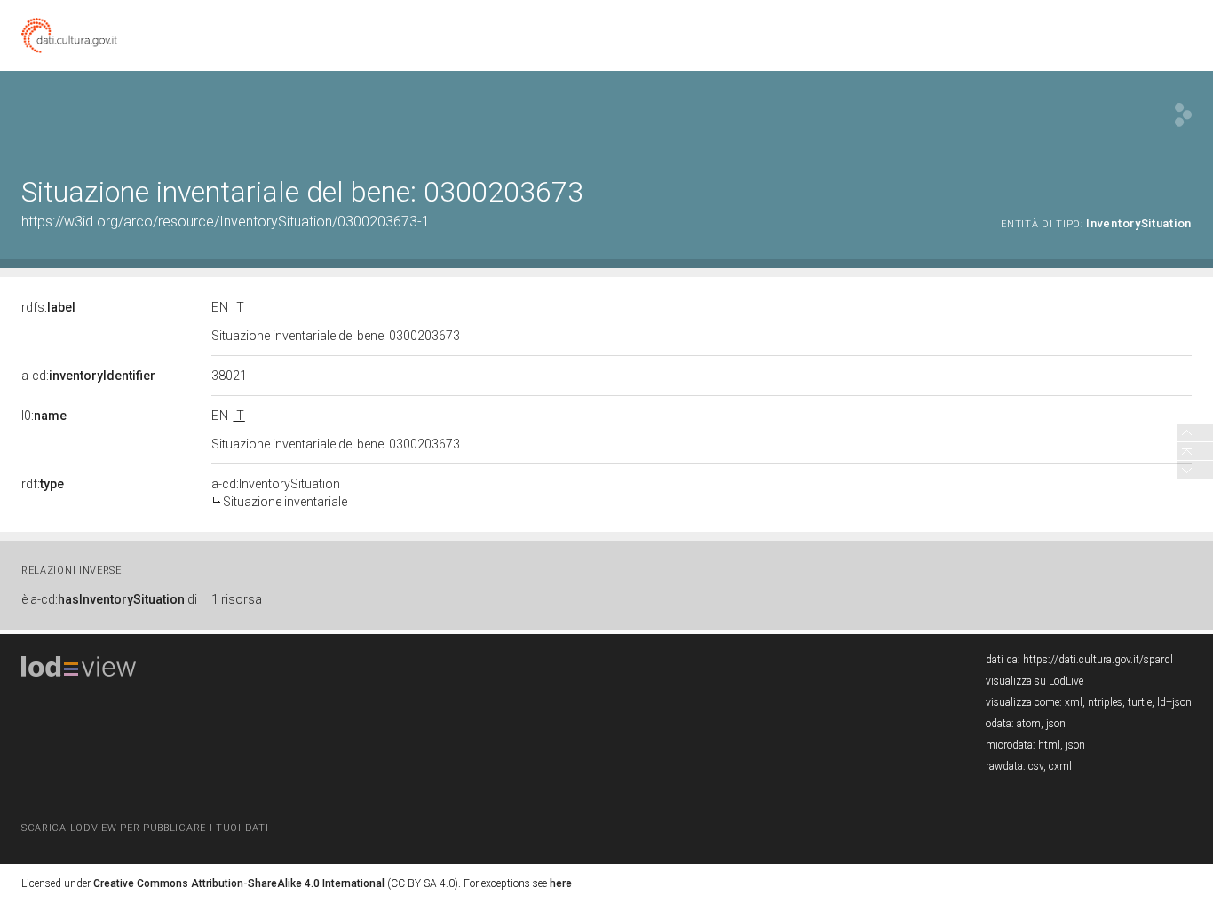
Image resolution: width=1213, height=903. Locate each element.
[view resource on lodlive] (1183, 115)
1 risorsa (236, 599)
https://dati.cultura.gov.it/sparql (1098, 659)
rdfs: (48, 307)
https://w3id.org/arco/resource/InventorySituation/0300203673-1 (225, 221)
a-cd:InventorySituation (279, 493)
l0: (44, 415)
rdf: (42, 484)
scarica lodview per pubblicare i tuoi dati (144, 828)
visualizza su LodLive (1034, 681)
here (561, 883)
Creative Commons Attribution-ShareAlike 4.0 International (239, 883)
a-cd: (88, 375)
